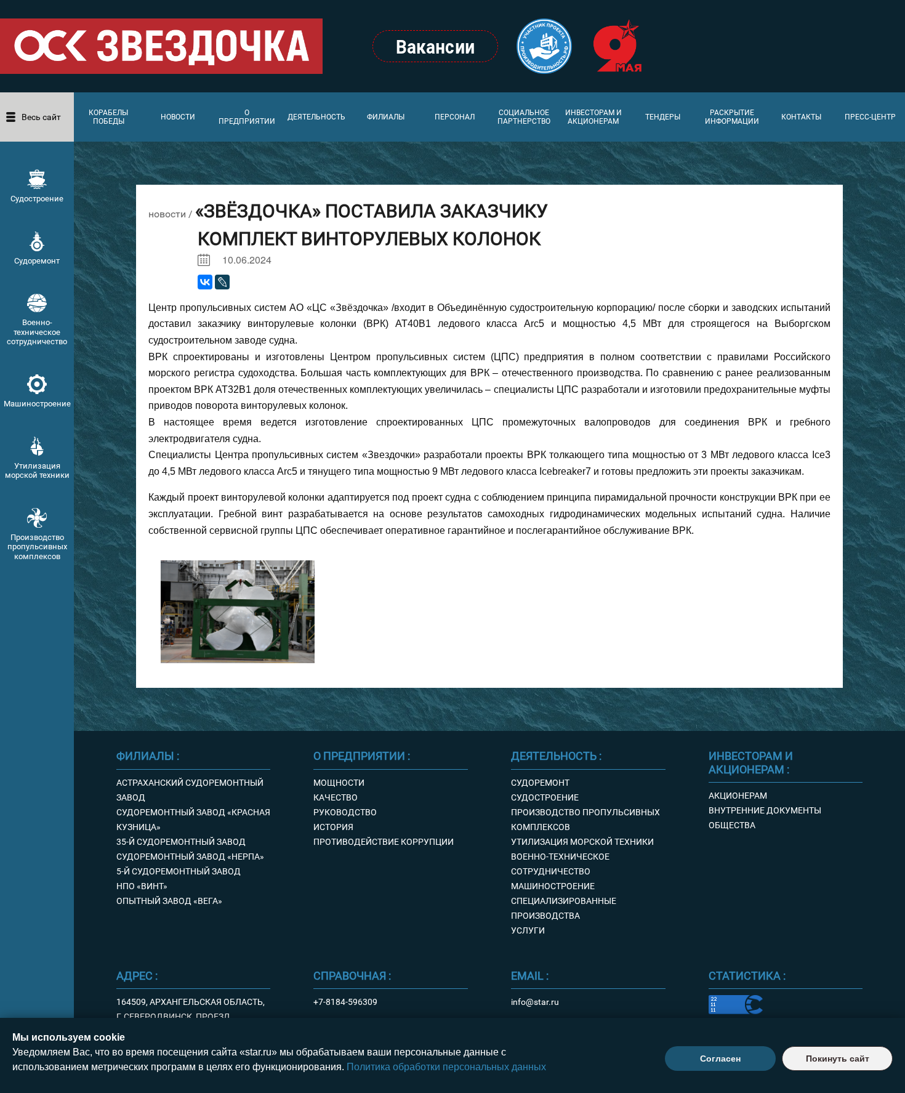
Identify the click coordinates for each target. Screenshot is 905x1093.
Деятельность (316, 117)
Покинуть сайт (837, 1058)
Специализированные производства (563, 908)
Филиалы (385, 117)
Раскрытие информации (732, 117)
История (333, 827)
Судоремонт (37, 260)
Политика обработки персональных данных (446, 1067)
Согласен (720, 1058)
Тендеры (662, 117)
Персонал (455, 117)
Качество (335, 797)
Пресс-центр (870, 117)
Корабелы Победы (108, 117)
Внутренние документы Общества (765, 817)
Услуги (528, 930)
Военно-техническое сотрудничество (37, 332)
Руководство (345, 812)
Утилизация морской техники (37, 470)
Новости (178, 117)
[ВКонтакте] (205, 282)
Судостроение (36, 198)
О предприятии (247, 117)
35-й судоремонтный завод (181, 842)
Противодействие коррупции (383, 842)
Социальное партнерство (523, 117)
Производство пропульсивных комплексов (37, 547)
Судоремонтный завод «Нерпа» (190, 856)
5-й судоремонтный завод (178, 871)
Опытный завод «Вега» (169, 901)
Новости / (171, 214)
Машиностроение (37, 403)
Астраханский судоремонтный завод (189, 790)
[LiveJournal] (222, 282)
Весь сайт (41, 117)
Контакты (801, 117)
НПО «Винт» (141, 886)
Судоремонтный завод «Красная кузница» (193, 819)
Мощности (338, 783)
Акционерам (738, 796)
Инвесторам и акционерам (593, 117)
